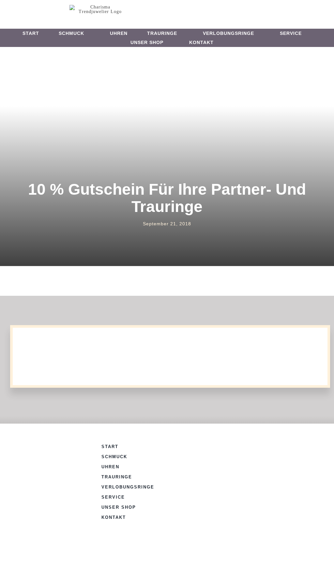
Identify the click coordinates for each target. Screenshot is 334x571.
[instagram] (170, 9)
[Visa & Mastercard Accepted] (226, 445)
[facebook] (159, 9)
